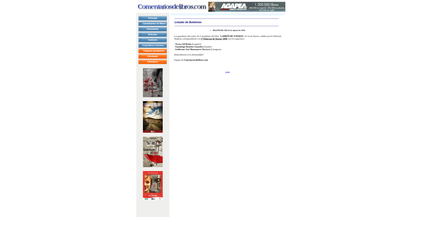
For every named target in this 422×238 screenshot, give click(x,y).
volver (227, 72)
